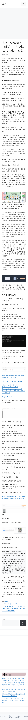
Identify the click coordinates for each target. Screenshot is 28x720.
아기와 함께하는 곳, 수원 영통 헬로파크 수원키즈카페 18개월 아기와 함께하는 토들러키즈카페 (13, 608)
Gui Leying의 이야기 (10, 604)
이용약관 (17, 717)
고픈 (4, 4)
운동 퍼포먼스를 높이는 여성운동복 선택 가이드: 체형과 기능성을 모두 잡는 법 (13, 700)
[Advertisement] (14, 22)
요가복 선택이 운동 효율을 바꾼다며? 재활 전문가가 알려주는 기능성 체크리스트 (13, 685)
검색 (3, 619)
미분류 (6, 601)
